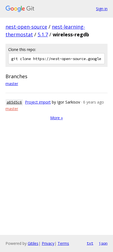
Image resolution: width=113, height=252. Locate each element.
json (103, 243)
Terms (63, 243)
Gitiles (33, 243)
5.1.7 (43, 34)
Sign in (102, 8)
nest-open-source (26, 26)
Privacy (48, 243)
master (11, 83)
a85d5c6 (14, 102)
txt (90, 243)
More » (56, 117)
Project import (38, 102)
